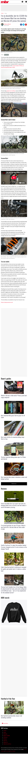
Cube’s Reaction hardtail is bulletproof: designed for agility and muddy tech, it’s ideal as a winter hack (13, 569)
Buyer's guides (6, 378)
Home (2, 13)
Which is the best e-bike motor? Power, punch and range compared (14, 396)
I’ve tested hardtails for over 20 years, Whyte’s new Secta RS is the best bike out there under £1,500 (13, 527)
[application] (14, 109)
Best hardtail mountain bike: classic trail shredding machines (11, 717)
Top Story (6, 54)
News (6, 13)
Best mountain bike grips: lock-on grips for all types (13, 416)
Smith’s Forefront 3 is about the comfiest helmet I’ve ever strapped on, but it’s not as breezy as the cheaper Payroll (14, 547)
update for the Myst (11, 90)
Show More (5, 723)
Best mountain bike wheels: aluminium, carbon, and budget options (14, 478)
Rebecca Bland (7, 24)
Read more (14, 483)
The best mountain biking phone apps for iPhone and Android (13, 458)
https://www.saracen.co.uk (7, 302)
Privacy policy (7, 751)
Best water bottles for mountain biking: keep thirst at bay (12, 438)
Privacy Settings (12, 751)
